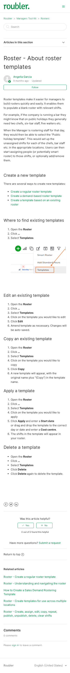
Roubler (8, 18)
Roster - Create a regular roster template (30, 576)
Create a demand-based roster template (36, 196)
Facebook (6, 504)
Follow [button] (35, 87)
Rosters (45, 18)
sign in (15, 645)
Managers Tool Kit (27, 18)
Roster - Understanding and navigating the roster (35, 583)
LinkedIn (16, 504)
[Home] (16, 8)
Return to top (12, 554)
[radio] (26, 525)
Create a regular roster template (31, 191)
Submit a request (49, 543)
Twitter (11, 504)
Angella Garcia (22, 76)
